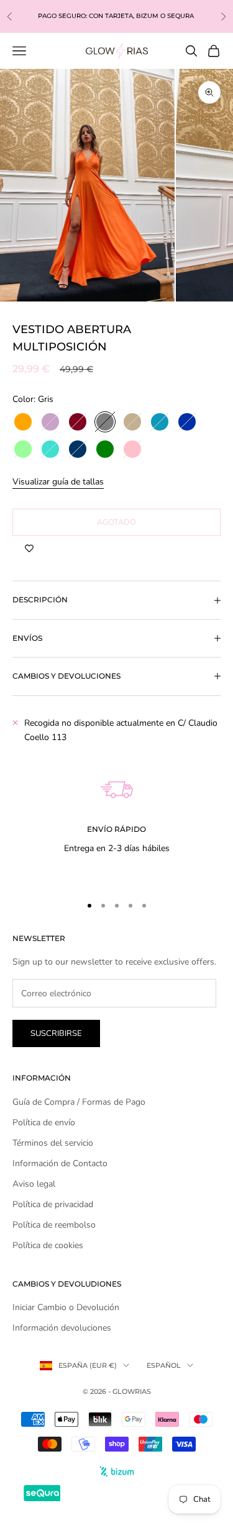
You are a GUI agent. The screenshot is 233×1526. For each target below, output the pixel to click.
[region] (116, 816)
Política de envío (43, 1122)
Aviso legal (33, 1184)
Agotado (116, 522)
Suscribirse (56, 1033)
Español (164, 1365)
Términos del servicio (52, 1143)
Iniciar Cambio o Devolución (65, 1307)
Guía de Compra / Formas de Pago (78, 1102)
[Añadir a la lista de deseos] (29, 548)
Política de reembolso (54, 1225)
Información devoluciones (61, 1328)
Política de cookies (47, 1245)
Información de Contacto (59, 1163)
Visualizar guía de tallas (58, 482)
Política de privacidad (52, 1204)
